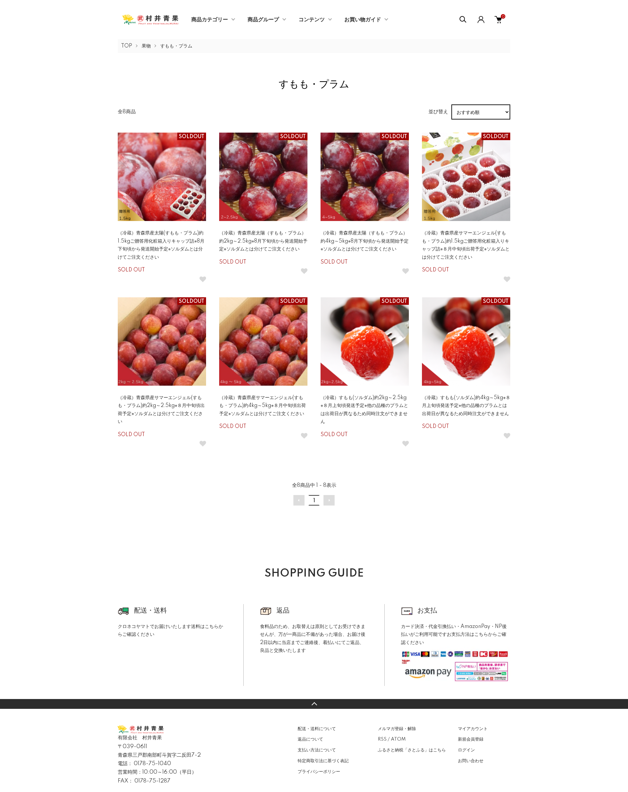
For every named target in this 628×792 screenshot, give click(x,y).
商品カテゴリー (209, 20)
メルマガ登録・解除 (397, 729)
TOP (126, 46)
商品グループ (263, 20)
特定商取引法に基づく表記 (323, 761)
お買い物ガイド (362, 20)
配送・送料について (317, 729)
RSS (382, 739)
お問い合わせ (470, 761)
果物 (146, 46)
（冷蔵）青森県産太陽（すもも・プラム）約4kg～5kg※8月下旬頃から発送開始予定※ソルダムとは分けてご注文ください (365, 241)
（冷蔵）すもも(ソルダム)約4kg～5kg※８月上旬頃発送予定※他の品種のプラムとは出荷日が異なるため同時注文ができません (466, 405)
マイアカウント (473, 729)
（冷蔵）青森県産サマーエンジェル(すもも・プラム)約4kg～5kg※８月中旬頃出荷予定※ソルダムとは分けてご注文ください (262, 405)
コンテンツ (312, 20)
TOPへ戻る (314, 704)
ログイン (466, 750)
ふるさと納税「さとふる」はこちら (412, 750)
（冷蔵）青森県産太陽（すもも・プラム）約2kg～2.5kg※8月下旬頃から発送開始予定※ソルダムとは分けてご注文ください (263, 241)
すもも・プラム (176, 46)
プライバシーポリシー (319, 771)
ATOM (398, 739)
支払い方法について (317, 750)
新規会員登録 (470, 739)
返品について (310, 739)
